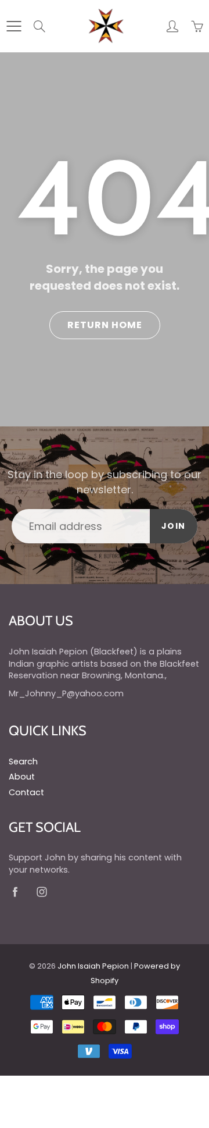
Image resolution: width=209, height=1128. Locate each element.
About (22, 776)
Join (173, 526)
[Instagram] (41, 892)
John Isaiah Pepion (93, 966)
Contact (26, 792)
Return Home (104, 325)
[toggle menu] (13, 26)
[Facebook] (15, 892)
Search (23, 761)
